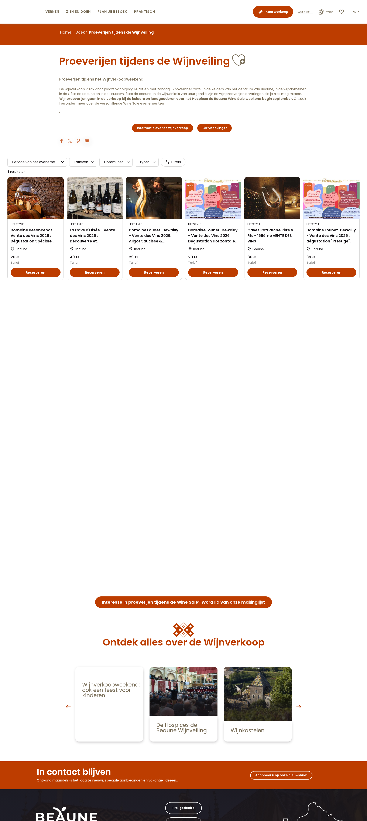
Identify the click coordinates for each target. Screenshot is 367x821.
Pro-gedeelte (183, 808)
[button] (356, 12)
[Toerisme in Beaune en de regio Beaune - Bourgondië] (22, 12)
